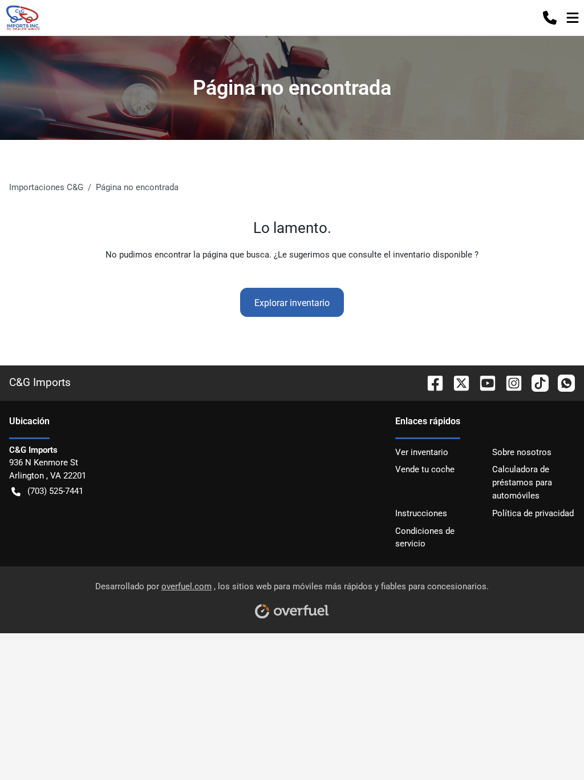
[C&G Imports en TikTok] (535, 382)
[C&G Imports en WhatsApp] (562, 382)
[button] (549, 17)
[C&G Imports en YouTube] (483, 382)
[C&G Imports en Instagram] (509, 382)
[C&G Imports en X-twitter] (457, 382)
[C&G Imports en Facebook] (430, 382)
